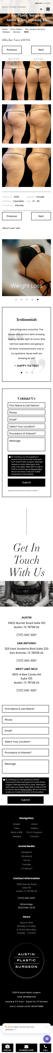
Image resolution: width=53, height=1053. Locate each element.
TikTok (26, 860)
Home (4, 29)
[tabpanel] (26, 267)
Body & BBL (17, 832)
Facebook (26, 856)
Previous (12, 49)
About (34, 824)
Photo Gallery (16, 29)
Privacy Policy (36, 469)
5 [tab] (37, 299)
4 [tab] (32, 299)
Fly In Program (34, 832)
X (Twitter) (26, 868)
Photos (7, 1050)
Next (41, 49)
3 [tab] (27, 299)
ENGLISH (38, 3)
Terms (35, 491)
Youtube (26, 864)
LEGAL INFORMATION (26, 996)
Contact (34, 836)
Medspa (6, 32)
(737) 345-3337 (26, 635)
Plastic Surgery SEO (19, 1006)
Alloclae (16, 32)
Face (16, 828)
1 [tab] (16, 299)
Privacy (29, 491)
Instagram (26, 852)
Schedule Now (26, 1050)
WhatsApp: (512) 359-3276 (26, 906)
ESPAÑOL (47, 3)
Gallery (34, 828)
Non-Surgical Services (35, 29)
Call (45, 1050)
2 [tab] (21, 299)
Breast (16, 824)
